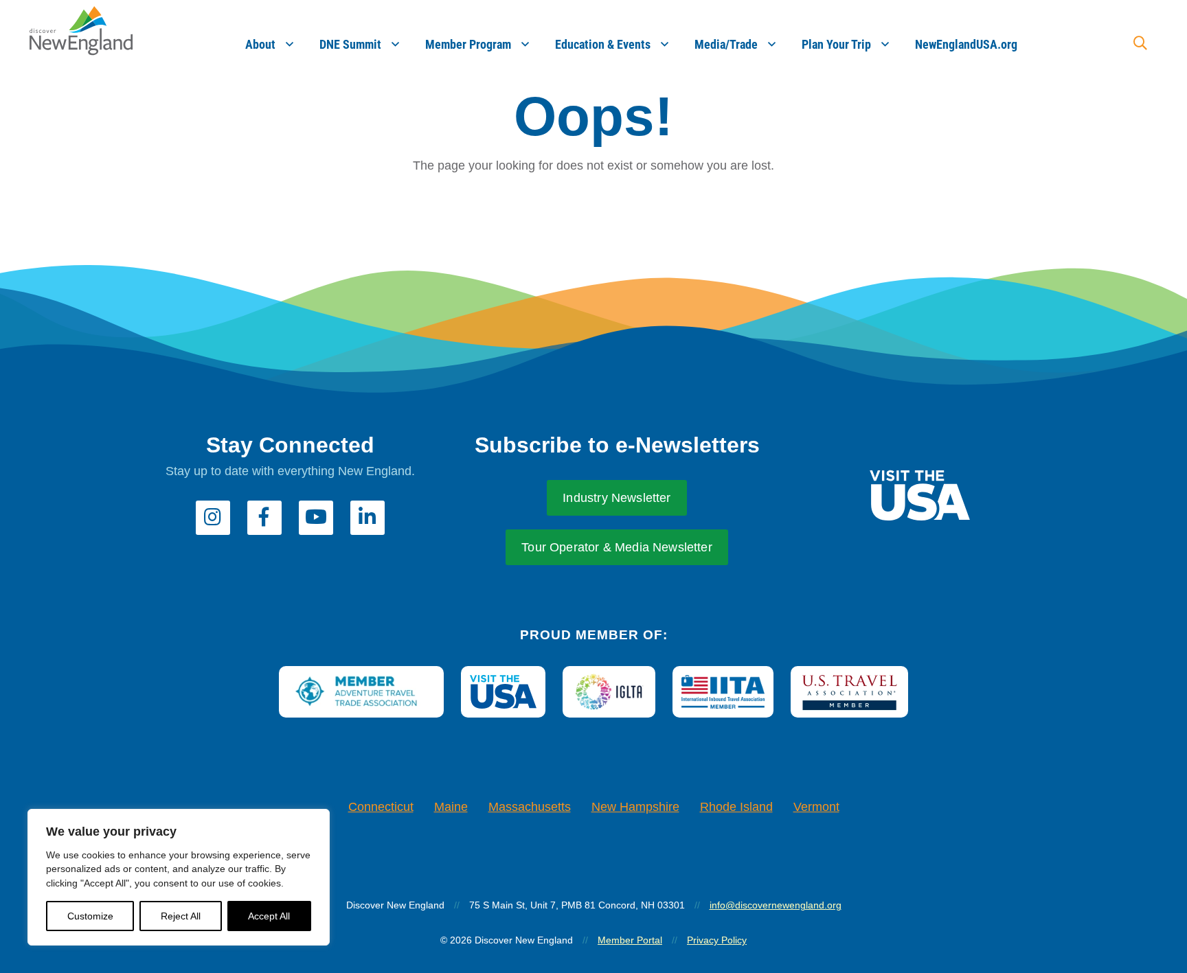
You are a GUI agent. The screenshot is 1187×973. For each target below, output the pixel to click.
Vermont (816, 807)
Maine (451, 807)
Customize (90, 916)
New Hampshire (635, 807)
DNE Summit (350, 44)
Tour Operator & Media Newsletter (616, 547)
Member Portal (630, 940)
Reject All (181, 916)
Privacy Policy (717, 940)
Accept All (269, 916)
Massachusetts (529, 807)
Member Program (468, 44)
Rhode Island (736, 807)
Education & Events (603, 44)
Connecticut (381, 807)
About (260, 44)
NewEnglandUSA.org (966, 44)
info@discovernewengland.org (775, 905)
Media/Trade (726, 44)
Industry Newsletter (616, 498)
